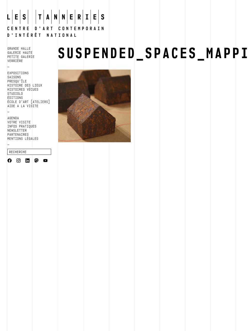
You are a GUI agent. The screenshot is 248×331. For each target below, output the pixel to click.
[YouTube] (45, 161)
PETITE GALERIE (21, 57)
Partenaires (18, 134)
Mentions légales (23, 139)
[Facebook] (10, 161)
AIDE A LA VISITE (23, 106)
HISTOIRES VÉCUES (23, 89)
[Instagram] (18, 161)
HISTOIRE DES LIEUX (25, 85)
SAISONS (14, 77)
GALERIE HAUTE (20, 53)
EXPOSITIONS (18, 73)
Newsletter (17, 130)
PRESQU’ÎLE (17, 81)
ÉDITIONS (15, 98)
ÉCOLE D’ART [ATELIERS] (29, 102)
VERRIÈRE (15, 61)
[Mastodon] (36, 161)
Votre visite (19, 122)
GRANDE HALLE (19, 48)
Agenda (13, 118)
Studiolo (15, 93)
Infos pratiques (22, 126)
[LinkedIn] (27, 161)
